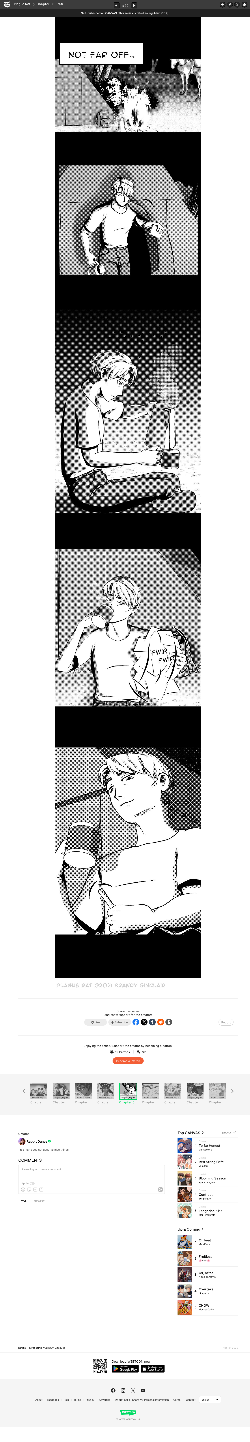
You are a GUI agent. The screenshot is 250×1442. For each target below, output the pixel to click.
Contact (190, 1399)
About (38, 1399)
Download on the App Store (153, 1369)
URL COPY (244, 5)
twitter (133, 1390)
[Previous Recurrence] (24, 1091)
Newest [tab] (39, 1201)
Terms (77, 1399)
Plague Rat (22, 4)
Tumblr (152, 1022)
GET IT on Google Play (125, 1369)
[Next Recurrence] (232, 1091)
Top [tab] (24, 1201)
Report (226, 1022)
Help (66, 1399)
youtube (143, 1390)
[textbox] (91, 1172)
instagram (123, 1390)
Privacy (89, 1399)
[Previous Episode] (117, 5)
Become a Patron (128, 1061)
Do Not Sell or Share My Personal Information (142, 1399)
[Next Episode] (134, 5)
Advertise (104, 1399)
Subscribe (222, 5)
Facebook (230, 5)
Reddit (160, 1022)
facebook (113, 1390)
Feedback (53, 1399)
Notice (22, 1347)
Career (177, 1399)
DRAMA (226, 1133)
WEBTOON (7, 4)
